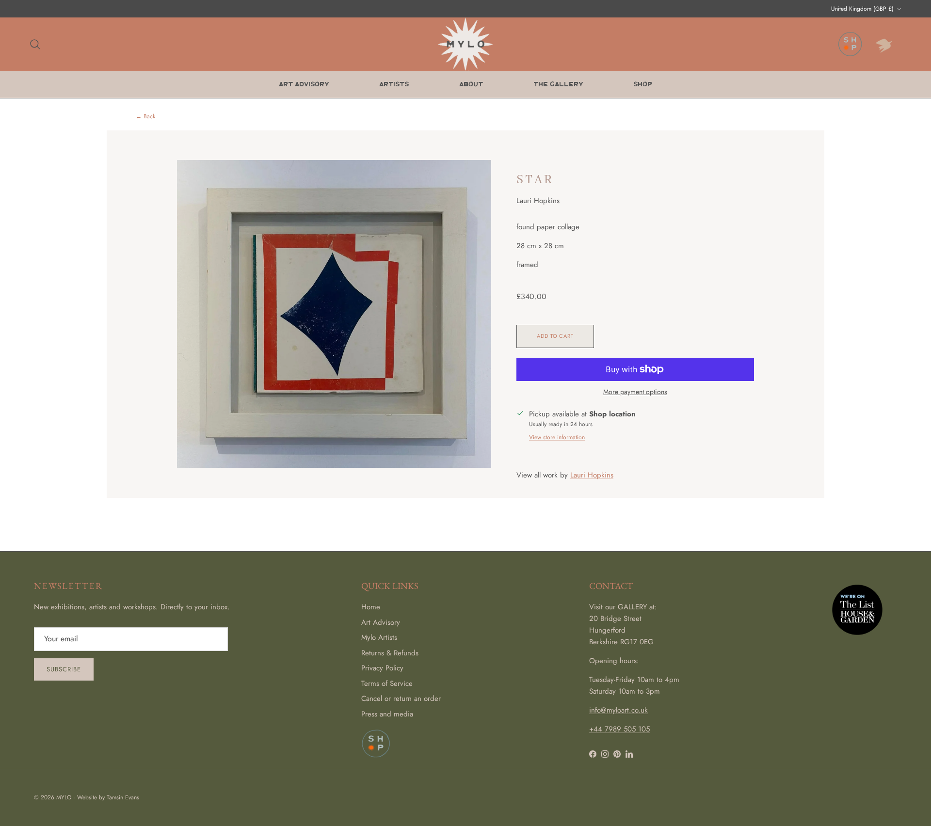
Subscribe (64, 669)
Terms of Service (387, 683)
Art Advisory (304, 84)
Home (370, 607)
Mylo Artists (379, 637)
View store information (557, 437)
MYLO (63, 797)
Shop (642, 84)
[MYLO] (465, 44)
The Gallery (558, 84)
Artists (394, 84)
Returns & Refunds (389, 653)
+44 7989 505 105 (619, 729)
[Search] (35, 44)
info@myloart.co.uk (618, 710)
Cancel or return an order (401, 698)
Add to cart (555, 336)
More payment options (635, 392)
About (471, 84)
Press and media (387, 714)
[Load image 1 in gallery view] (334, 313)
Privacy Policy (382, 668)
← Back (145, 116)
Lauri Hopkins (591, 475)
